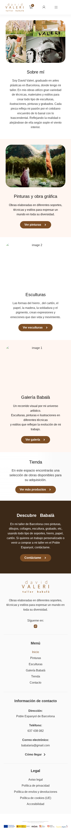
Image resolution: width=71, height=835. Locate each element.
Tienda (35, 676)
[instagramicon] (35, 626)
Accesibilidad (35, 804)
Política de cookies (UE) (35, 798)
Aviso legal (35, 779)
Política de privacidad (36, 785)
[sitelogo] (14, 7)
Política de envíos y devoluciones (35, 791)
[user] (44, 7)
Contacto (35, 682)
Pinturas (35, 658)
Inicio (35, 652)
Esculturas (35, 664)
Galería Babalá (35, 670)
